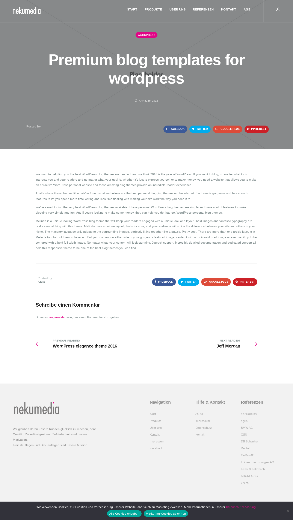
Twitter (202, 128)
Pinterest (258, 128)
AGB (247, 9)
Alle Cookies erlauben (124, 513)
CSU (244, 434)
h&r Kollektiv (249, 413)
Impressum (157, 441)
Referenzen (203, 9)
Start (132, 9)
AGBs (199, 413)
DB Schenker (249, 441)
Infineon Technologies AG (257, 462)
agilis (244, 421)
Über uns (177, 9)
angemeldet (57, 317)
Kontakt (228, 9)
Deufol (245, 448)
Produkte (153, 9)
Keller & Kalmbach (253, 469)
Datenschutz (203, 427)
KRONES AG (249, 476)
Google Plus (230, 128)
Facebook (177, 128)
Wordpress (146, 34)
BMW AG (247, 427)
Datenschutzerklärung (241, 507)
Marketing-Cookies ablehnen (166, 513)
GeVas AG (247, 455)
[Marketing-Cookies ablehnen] (287, 511)
